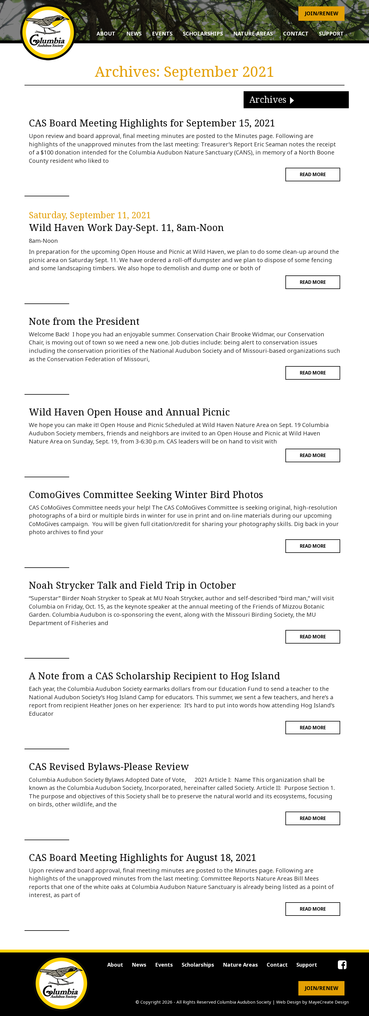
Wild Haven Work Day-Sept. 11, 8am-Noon (126, 227)
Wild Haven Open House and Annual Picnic (129, 412)
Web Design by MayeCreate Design (312, 1002)
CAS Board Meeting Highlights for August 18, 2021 (142, 857)
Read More (313, 174)
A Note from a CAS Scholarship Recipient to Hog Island (154, 676)
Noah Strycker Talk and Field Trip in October (132, 585)
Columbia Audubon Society (244, 1002)
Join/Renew (321, 13)
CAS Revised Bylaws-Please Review (109, 766)
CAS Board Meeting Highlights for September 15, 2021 (152, 123)
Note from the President (84, 321)
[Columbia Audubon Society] (48, 32)
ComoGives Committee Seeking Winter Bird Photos (146, 494)
